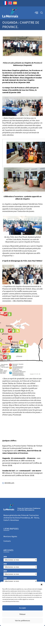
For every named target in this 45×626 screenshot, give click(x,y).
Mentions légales (10, 536)
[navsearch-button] (41, 12)
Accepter (22, 608)
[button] (41, 584)
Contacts (7, 541)
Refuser (23, 614)
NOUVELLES (9, 483)
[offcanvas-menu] (36, 12)
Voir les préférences (22, 621)
